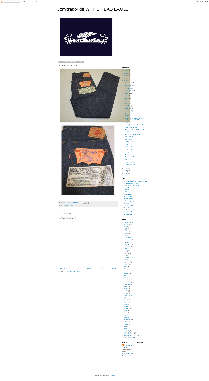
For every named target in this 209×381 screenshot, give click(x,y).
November (128, 85)
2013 (125, 168)
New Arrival (127, 280)
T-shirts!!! (127, 115)
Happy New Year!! (130, 162)
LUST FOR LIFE (128, 198)
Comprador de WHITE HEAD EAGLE (93, 9)
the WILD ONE (128, 214)
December (128, 83)
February (128, 108)
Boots (125, 233)
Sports (125, 311)
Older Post (114, 268)
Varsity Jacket (129, 139)
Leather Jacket (128, 271)
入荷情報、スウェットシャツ (132, 335)
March (127, 106)
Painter (126, 291)
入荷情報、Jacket (129, 333)
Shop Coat (127, 304)
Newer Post (61, 268)
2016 (125, 75)
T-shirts (126, 324)
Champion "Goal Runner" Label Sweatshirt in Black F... (134, 119)
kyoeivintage (128, 345)
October (127, 88)
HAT (125, 255)
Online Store (127, 284)
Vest (125, 326)
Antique (126, 226)
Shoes (125, 302)
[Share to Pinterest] (91, 203)
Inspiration (127, 262)
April (126, 103)
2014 (125, 80)
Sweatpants (127, 317)
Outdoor (126, 286)
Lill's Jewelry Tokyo (129, 201)
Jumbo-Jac (128, 147)
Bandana (126, 231)
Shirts (127, 113)
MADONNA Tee (129, 136)
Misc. (125, 275)
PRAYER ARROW (129, 209)
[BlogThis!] (84, 203)
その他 (125, 328)
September (128, 90)
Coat (125, 242)
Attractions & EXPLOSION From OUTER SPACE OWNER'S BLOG (135, 182)
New (125, 277)
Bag (125, 229)
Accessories (127, 222)
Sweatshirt (127, 320)
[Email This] (82, 203)
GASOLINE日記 (128, 194)
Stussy (125, 313)
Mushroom (127, 203)
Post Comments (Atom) (73, 271)
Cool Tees (128, 144)
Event (125, 251)
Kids (125, 269)
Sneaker (126, 306)
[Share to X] (86, 203)
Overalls (126, 288)
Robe (125, 297)
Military (126, 273)
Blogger (112, 376)
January (128, 111)
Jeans (71, 205)
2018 (125, 70)
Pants (125, 293)
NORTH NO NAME (129, 205)
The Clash (128, 159)
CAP (125, 235)
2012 (125, 171)
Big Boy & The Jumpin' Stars (132, 185)
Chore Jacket (127, 240)
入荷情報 (126, 331)
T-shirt (125, 322)
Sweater (126, 315)
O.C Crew (126, 207)
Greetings (126, 253)
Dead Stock (127, 244)
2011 (125, 173)
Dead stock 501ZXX (131, 127)
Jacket (127, 122)
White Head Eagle (129, 212)
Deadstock (66, 205)
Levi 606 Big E (129, 141)
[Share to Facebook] (89, 203)
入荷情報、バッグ (129, 337)
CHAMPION (127, 237)
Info (125, 260)
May (126, 100)
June (127, 98)
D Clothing (127, 187)
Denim (125, 249)
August (127, 93)
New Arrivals (127, 282)
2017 (125, 73)
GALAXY (126, 192)
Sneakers (126, 308)
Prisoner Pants (129, 149)
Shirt (125, 300)
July (126, 95)
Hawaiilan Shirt (128, 257)
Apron (127, 154)
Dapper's (126, 190)
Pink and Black (129, 157)
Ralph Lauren (128, 295)
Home (88, 268)
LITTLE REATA (128, 196)
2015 (125, 78)
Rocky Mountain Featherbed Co (134, 125)
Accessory (127, 224)
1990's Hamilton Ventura (132, 134)
